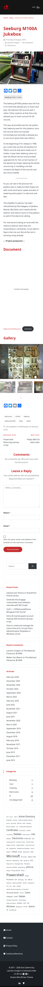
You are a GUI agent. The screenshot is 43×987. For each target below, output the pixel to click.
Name (6, 513)
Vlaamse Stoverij (11, 903)
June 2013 (10, 752)
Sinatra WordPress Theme (21, 977)
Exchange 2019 (10, 842)
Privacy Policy (11, 945)
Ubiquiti (9, 896)
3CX (7, 817)
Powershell (15, 875)
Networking (15, 860)
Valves (28, 421)
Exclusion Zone (20, 842)
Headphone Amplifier (23, 848)
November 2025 (13, 685)
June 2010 (10, 760)
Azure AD (13, 823)
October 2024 (12, 689)
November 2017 (13, 744)
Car (17, 826)
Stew (14, 886)
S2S (26, 879)
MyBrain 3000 (32, 857)
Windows (10, 906)
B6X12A (19, 823)
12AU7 (16, 817)
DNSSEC (8, 838)
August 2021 (11, 712)
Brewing (13, 780)
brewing (28, 823)
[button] (3, 361)
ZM (7, 910)
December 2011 (13, 756)
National (8, 860)
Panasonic (27, 864)
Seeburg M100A (10, 421)
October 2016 (12, 748)
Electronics (11, 45)
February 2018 (12, 740)
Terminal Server (12, 892)
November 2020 (13, 720)
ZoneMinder (12, 910)
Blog (11, 18)
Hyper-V (8, 852)
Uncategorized (15, 800)
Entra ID (27, 838)
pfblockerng (21, 867)
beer (24, 823)
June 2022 (10, 704)
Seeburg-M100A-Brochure (12, 329)
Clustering (9, 834)
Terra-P (22, 893)
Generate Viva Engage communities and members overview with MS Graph (18, 602)
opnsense (26, 860)
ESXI (33, 838)
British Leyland (10, 826)
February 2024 (12, 700)
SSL (11, 886)
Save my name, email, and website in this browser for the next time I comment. (19, 541)
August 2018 (11, 736)
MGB (32, 852)
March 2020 (11, 724)
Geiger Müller (20, 845)
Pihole (23, 870)
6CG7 (11, 817)
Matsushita (26, 852)
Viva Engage (22, 900)
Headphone (12, 848)
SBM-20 (30, 879)
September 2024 (13, 693)
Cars (11, 784)
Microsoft (13, 856)
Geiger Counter (10, 845)
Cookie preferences (14, 953)
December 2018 (13, 732)
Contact (9, 938)
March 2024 (11, 697)
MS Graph (24, 857)
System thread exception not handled (17, 889)
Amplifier (9, 820)
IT (10, 796)
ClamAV (28, 830)
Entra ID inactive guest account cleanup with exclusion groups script (19, 619)
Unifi (16, 896)
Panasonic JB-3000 (11, 867)
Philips (8, 870)
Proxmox (10, 879)
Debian (18, 834)
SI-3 (7, 886)
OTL (31, 860)
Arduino (15, 820)
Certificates (12, 830)
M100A (17, 416)
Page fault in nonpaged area (14, 864)
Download (27, 329)
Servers (25, 883)
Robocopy (21, 879)
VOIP (24, 903)
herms (32, 848)
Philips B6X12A (15, 870)
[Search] (32, 566)
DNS (33, 834)
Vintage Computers (12, 900)
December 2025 (13, 681)
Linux (14, 851)
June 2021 (10, 716)
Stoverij (19, 886)
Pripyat (27, 876)
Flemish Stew (30, 842)
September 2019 (13, 728)
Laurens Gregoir (13, 650)
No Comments (27, 42)
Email (6, 526)
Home (5, 18)
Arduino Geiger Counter (25, 820)
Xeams (32, 906)
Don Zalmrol (26, 967)
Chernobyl (22, 830)
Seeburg (26, 416)
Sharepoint (31, 883)
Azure (8, 823)
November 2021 (13, 708)
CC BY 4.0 (18, 974)
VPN (28, 903)
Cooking (13, 788)
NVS (21, 860)
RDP (16, 879)
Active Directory (27, 816)
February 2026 (12, 677)
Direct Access (26, 834)
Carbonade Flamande (25, 826)
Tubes (21, 421)
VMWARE (19, 903)
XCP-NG (25, 907)
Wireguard (19, 907)
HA (7, 848)
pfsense (29, 867)
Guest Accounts (30, 845)
